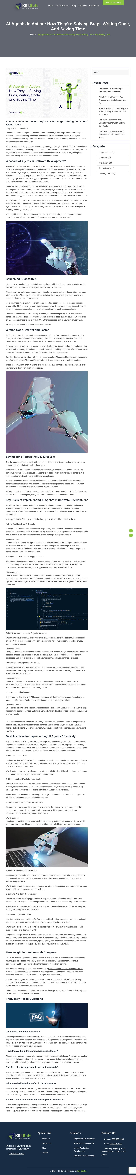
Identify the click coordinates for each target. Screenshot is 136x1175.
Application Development (84, 1139)
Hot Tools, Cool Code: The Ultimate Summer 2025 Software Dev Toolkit (112, 123)
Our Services (62, 5)
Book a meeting (113, 2)
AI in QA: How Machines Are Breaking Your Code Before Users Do (113, 100)
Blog (74, 5)
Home (50, 5)
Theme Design (105, 168)
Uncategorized (105, 173)
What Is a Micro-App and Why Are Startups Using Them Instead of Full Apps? (113, 111)
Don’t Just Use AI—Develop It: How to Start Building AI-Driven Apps (112, 134)
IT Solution (103, 163)
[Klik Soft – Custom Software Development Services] (25, 7)
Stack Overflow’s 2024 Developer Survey (65, 969)
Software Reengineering (84, 1156)
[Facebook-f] (131, 530)
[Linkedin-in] (131, 535)
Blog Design (104, 152)
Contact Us (94, 5)
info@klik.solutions (16, 1154)
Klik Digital (81, 1171)
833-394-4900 (116, 1144)
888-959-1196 (118, 1139)
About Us (82, 5)
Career (45, 1153)
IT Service (103, 158)
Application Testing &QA (84, 1143)
